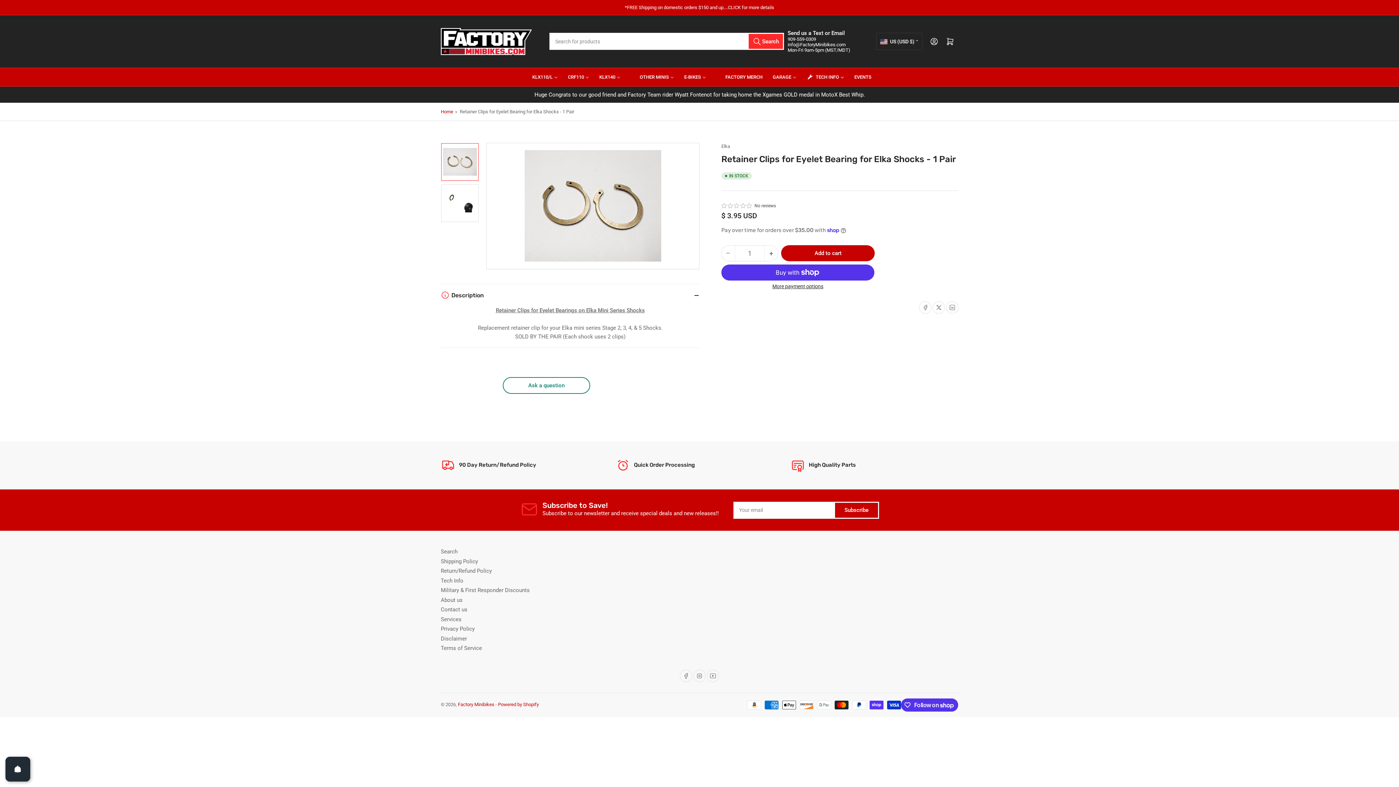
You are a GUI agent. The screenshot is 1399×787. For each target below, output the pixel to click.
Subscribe (857, 510)
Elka (725, 146)
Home (447, 111)
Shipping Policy (459, 561)
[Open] (17, 769)
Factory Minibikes (476, 704)
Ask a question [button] (546, 385)
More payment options (797, 286)
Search (449, 551)
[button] (737, 206)
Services (451, 619)
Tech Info (452, 580)
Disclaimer (454, 638)
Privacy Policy (458, 629)
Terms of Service (461, 648)
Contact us (454, 609)
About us (452, 600)
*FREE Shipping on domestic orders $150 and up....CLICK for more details (699, 7)
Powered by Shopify (518, 704)
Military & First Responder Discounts (485, 590)
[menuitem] (540, 77)
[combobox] (666, 41)
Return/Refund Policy (466, 571)
